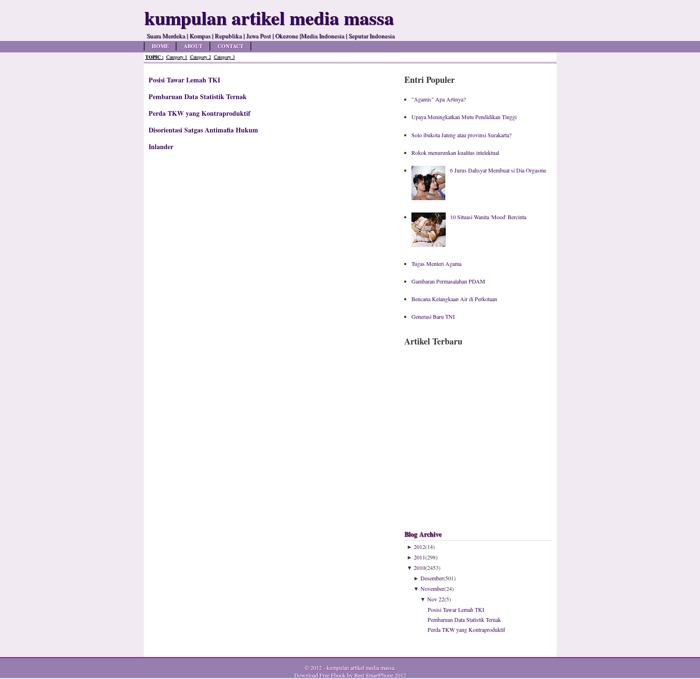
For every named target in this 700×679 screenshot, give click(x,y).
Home (160, 46)
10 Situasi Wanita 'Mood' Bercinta (488, 217)
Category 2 (200, 56)
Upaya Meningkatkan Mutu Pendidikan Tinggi (464, 117)
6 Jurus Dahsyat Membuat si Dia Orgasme (498, 170)
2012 (419, 546)
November (432, 588)
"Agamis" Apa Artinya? (438, 99)
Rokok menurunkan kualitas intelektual (455, 152)
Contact (230, 46)
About (193, 46)
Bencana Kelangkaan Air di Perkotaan (454, 299)
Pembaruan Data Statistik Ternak (198, 96)
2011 (419, 557)
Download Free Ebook (320, 675)
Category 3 (224, 56)
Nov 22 (435, 599)
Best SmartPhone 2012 (380, 675)
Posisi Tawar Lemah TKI (184, 80)
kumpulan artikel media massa (360, 667)
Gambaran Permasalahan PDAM (448, 281)
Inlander (161, 147)
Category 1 (176, 56)
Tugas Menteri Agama (436, 263)
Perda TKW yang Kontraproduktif (199, 113)
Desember (431, 578)
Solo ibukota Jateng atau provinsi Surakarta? (461, 135)
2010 (419, 567)
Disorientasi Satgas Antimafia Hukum (203, 130)
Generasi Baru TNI (433, 316)
